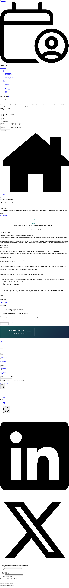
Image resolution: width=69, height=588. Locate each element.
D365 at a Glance (8, 73)
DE (8, 96)
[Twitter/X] (34, 563)
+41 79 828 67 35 (3, 373)
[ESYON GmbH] (36, 191)
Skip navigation (3, 68)
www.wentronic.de (3, 215)
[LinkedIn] (34, 494)
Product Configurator (8, 78)
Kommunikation (4, 565)
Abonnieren (2, 384)
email (3, 109)
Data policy (5, 404)
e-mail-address (16, 126)
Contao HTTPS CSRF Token (7, 576)
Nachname (12, 377)
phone (3, 111)
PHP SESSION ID (5, 580)
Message (12, 128)
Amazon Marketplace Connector (8, 114)
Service (4, 193)
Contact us (3, 130)
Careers (6, 91)
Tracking (3, 568)
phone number (16, 127)
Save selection (3, 585)
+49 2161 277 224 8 (3, 362)
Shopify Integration (8, 75)
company (15, 124)
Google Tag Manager (5, 573)
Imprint (4, 403)
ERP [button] (3, 71)
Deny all (12, 585)
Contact (6, 92)
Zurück (1, 341)
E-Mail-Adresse (15, 379)
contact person (16, 123)
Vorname (12, 376)
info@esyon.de (3, 356)
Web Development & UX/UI (10, 82)
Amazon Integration (8, 74)
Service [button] (4, 81)
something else (5, 121)
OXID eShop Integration (9, 77)
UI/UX (4, 119)
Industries (6, 85)
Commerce (4, 70)
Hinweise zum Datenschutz (4, 383)
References (7, 84)
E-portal (4, 118)
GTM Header (4, 569)
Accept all (8, 585)
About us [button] (4, 88)
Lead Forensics (4, 572)
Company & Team (8, 89)
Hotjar (3, 570)
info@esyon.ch (3, 372)
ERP (3, 117)
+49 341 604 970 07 (3, 357)
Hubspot (3, 566)
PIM (3, 80)
